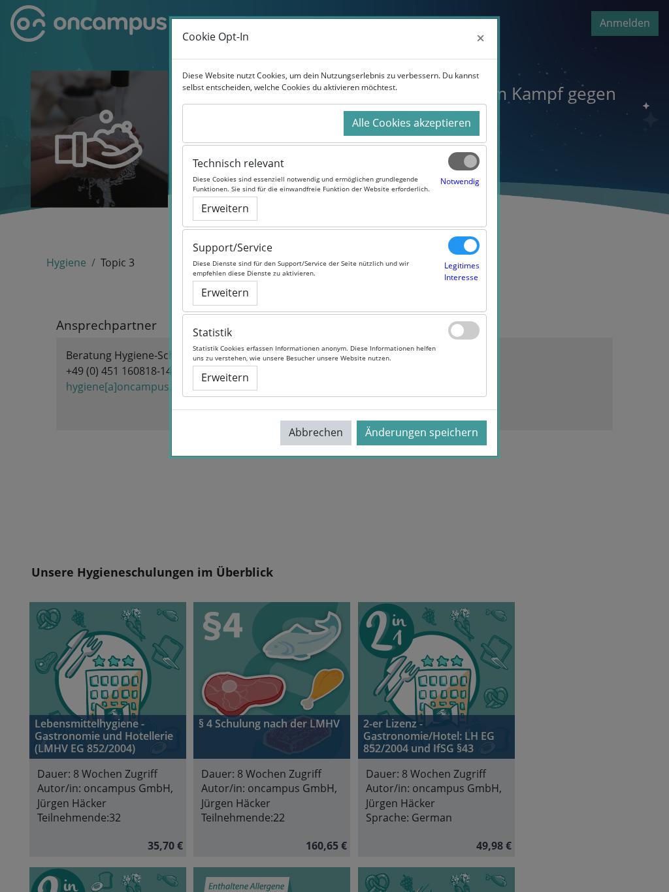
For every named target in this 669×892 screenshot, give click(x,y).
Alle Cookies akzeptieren (411, 123)
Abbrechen (316, 432)
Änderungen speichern (421, 432)
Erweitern (225, 208)
